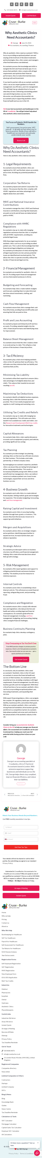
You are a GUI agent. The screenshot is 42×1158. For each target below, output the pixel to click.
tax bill (12, 385)
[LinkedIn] (21, 4)
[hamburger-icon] (34, 22)
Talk (4, 109)
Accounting (24, 45)
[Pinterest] (31, 4)
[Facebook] (12, 4)
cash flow (29, 616)
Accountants (14, 45)
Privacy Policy (8, 863)
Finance (31, 45)
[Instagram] (26, 4)
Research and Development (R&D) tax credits (22, 423)
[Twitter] (16, 4)
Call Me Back (31, 15)
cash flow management (14, 500)
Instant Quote (10, 15)
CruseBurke (11, 111)
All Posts (21, 784)
